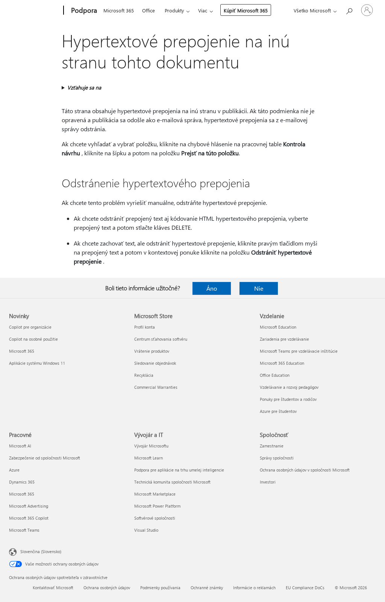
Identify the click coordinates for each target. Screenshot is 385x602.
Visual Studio (146, 530)
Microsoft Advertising (28, 506)
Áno (211, 288)
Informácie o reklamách (254, 587)
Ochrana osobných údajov (106, 587)
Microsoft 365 (118, 10)
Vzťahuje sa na (84, 87)
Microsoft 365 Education (282, 363)
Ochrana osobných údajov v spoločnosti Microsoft (305, 470)
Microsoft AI (20, 446)
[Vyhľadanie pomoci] (349, 9)
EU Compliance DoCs (305, 587)
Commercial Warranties (155, 387)
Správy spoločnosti (277, 458)
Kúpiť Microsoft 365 (246, 10)
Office (148, 10)
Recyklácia (143, 375)
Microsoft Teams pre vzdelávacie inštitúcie (299, 351)
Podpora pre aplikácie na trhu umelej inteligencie (179, 470)
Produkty (174, 10)
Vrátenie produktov (151, 351)
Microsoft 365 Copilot (29, 518)
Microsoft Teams (24, 530)
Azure (14, 470)
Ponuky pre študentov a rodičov (288, 399)
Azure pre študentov (278, 411)
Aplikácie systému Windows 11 (37, 363)
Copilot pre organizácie (30, 327)
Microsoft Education (278, 327)
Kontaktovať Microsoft (53, 587)
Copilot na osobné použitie (33, 339)
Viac (202, 10)
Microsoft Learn (148, 458)
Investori (268, 482)
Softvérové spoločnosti (154, 518)
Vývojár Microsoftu (151, 446)
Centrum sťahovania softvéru (160, 339)
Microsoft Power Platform (157, 506)
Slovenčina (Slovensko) (40, 551)
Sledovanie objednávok (155, 363)
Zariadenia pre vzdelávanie (284, 339)
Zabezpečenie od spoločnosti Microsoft (44, 458)
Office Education (275, 375)
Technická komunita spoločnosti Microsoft (172, 482)
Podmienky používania (160, 587)
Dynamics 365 (22, 482)
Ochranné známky (207, 587)
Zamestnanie (271, 446)
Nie (258, 288)
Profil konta (144, 327)
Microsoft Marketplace (155, 494)
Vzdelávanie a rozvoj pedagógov (289, 387)
